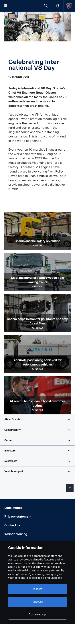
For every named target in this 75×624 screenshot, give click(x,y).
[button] (37, 419)
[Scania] (69, 6)
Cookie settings (37, 614)
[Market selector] (57, 6)
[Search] (46, 6)
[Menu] (6, 6)
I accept (37, 589)
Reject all (37, 601)
